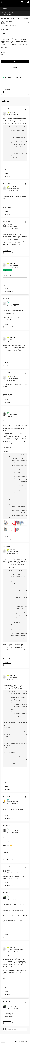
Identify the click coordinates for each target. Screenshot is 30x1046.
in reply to (13, 188)
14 (7, 866)
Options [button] (26, 18)
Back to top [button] (3, 1041)
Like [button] (14, 65)
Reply (15, 61)
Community (4, 8)
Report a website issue (21, 1041)
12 (7, 796)
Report (15, 68)
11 (7, 672)
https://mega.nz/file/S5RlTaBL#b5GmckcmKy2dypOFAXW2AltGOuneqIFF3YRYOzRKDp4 (15, 916)
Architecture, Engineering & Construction (14, 12)
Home (2, 12)
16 (7, 944)
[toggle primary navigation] (2, 2)
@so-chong (6, 922)
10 (7, 546)
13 (7, 825)
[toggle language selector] (22, 1)
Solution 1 (5, 82)
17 (7, 1001)
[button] (28, 22)
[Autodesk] (7, 2)
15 (7, 892)
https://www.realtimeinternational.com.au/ (14, 967)
